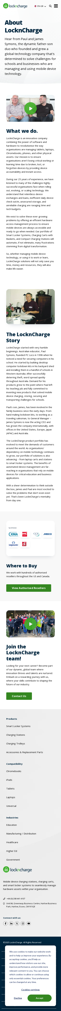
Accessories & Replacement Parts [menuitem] (24, 752)
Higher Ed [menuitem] (11, 850)
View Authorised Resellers (29, 588)
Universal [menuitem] (11, 805)
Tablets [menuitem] (10, 788)
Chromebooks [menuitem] (13, 771)
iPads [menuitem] (9, 779)
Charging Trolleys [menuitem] (15, 743)
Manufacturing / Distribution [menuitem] (21, 833)
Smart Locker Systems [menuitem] (18, 726)
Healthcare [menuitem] (12, 842)
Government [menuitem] (13, 859)
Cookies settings (30, 989)
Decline (18, 998)
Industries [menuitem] (12, 817)
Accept (39, 998)
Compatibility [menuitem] (14, 763)
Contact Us (19, 696)
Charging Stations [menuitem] (15, 734)
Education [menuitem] (11, 824)
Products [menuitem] (11, 718)
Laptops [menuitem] (10, 797)
